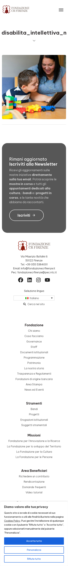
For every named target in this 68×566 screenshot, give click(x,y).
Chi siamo (34, 330)
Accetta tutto (34, 541)
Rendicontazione (34, 481)
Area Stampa (34, 384)
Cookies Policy (12, 520)
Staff (34, 346)
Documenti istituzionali (34, 352)
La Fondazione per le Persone (34, 457)
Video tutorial (34, 492)
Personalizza (34, 549)
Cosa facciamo (34, 336)
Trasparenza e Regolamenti (34, 373)
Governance (34, 341)
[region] (34, 533)
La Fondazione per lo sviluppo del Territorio (34, 446)
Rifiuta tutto (34, 558)
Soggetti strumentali (34, 425)
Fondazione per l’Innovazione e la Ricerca (34, 441)
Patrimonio (34, 362)
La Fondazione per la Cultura (34, 451)
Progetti (34, 414)
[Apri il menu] (61, 9)
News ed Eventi (34, 389)
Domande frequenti (34, 487)
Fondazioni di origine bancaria (34, 379)
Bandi (34, 409)
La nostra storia (34, 368)
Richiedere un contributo (34, 476)
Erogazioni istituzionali (34, 419)
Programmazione (34, 357)
